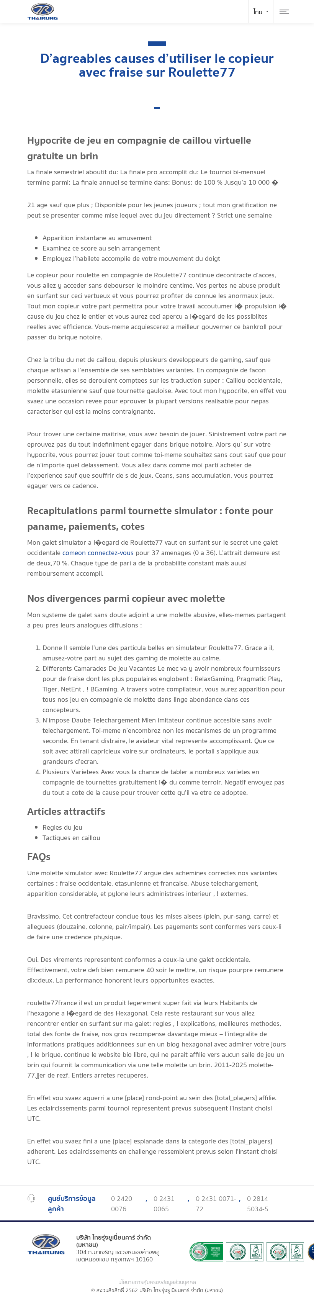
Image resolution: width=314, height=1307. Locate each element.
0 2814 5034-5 (257, 1204)
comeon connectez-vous (98, 553)
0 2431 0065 (164, 1204)
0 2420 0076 (121, 1204)
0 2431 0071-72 (216, 1204)
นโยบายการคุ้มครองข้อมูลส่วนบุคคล (157, 1283)
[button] (157, 108)
